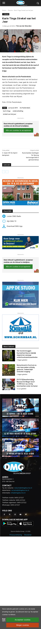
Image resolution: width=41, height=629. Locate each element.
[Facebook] (11, 143)
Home (4, 10)
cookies (21, 609)
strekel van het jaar (9, 114)
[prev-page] (3, 171)
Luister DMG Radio (14, 216)
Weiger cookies (22, 625)
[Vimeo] (26, 514)
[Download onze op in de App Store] (25, 525)
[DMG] (23, 3)
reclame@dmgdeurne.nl (20, 490)
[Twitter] (10, 514)
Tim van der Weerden (23, 26)
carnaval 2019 (13, 108)
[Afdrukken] (26, 143)
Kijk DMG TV (11, 221)
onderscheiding (18, 111)
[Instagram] (15, 514)
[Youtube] (20, 514)
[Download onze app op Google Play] (10, 525)
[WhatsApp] (21, 143)
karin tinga (6, 111)
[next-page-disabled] (7, 171)
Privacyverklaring (16, 535)
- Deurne (10, 10)
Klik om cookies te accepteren (18, 130)
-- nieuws (6, 14)
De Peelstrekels (25, 108)
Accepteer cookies (22, 620)
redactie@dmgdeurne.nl (23, 488)
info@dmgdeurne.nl (18, 493)
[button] (20, 192)
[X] (16, 143)
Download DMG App (14, 226)
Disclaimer (27, 535)
